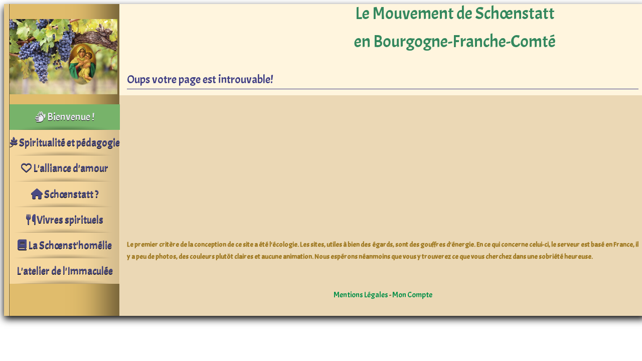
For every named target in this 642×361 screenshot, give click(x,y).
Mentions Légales (361, 295)
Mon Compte (412, 295)
